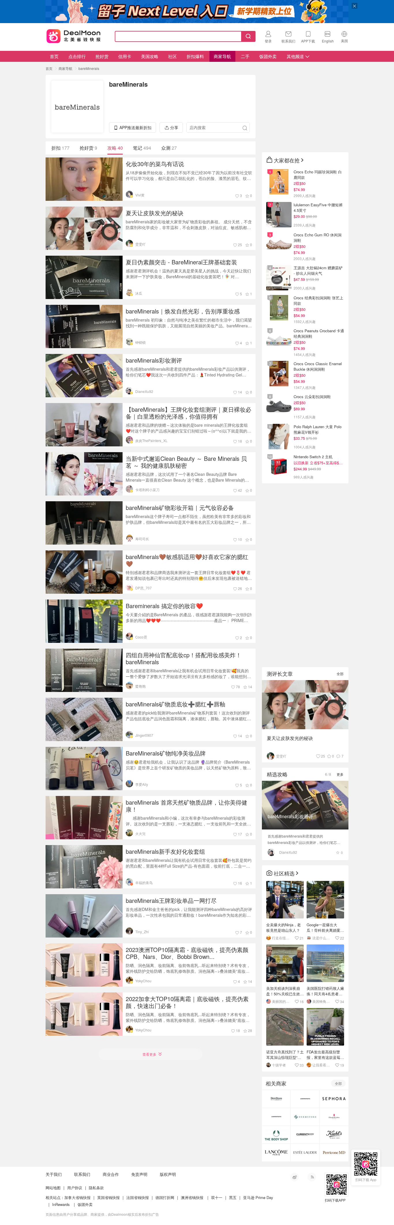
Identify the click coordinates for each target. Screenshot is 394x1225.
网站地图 (53, 1187)
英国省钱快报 (108, 1197)
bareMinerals (88, 68)
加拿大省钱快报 (77, 1197)
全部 (340, 673)
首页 (54, 56)
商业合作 (111, 1174)
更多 (340, 774)
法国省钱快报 (137, 1197)
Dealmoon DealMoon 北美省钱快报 (73, 35)
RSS (311, 1177)
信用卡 (124, 56)
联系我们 (82, 1174)
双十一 (216, 1197)
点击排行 (77, 56)
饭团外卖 (268, 56)
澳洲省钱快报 (192, 1197)
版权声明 (168, 1174)
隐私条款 (96, 1187)
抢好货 (101, 56)
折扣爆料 (195, 56)
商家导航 (222, 56)
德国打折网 (164, 1197)
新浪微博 (294, 1177)
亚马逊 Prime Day (258, 1197)
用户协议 (74, 1187)
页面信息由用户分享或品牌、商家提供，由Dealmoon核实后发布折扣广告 (102, 1214)
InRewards (61, 1204)
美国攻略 (149, 56)
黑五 (233, 1197)
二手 (245, 56)
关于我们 (54, 1174)
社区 (172, 56)
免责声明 (139, 1174)
